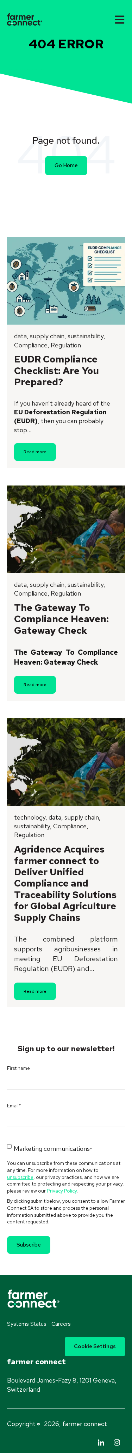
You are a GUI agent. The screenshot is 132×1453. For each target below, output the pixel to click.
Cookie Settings (95, 1346)
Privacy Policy (62, 1191)
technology (29, 817)
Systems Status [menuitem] (26, 1324)
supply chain (47, 336)
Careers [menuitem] (61, 1324)
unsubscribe (20, 1177)
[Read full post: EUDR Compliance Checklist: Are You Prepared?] (66, 281)
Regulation (66, 345)
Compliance (31, 345)
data (20, 336)
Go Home (66, 165)
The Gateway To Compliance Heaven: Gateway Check (61, 619)
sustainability (85, 336)
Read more (35, 452)
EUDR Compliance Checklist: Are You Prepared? (56, 370)
